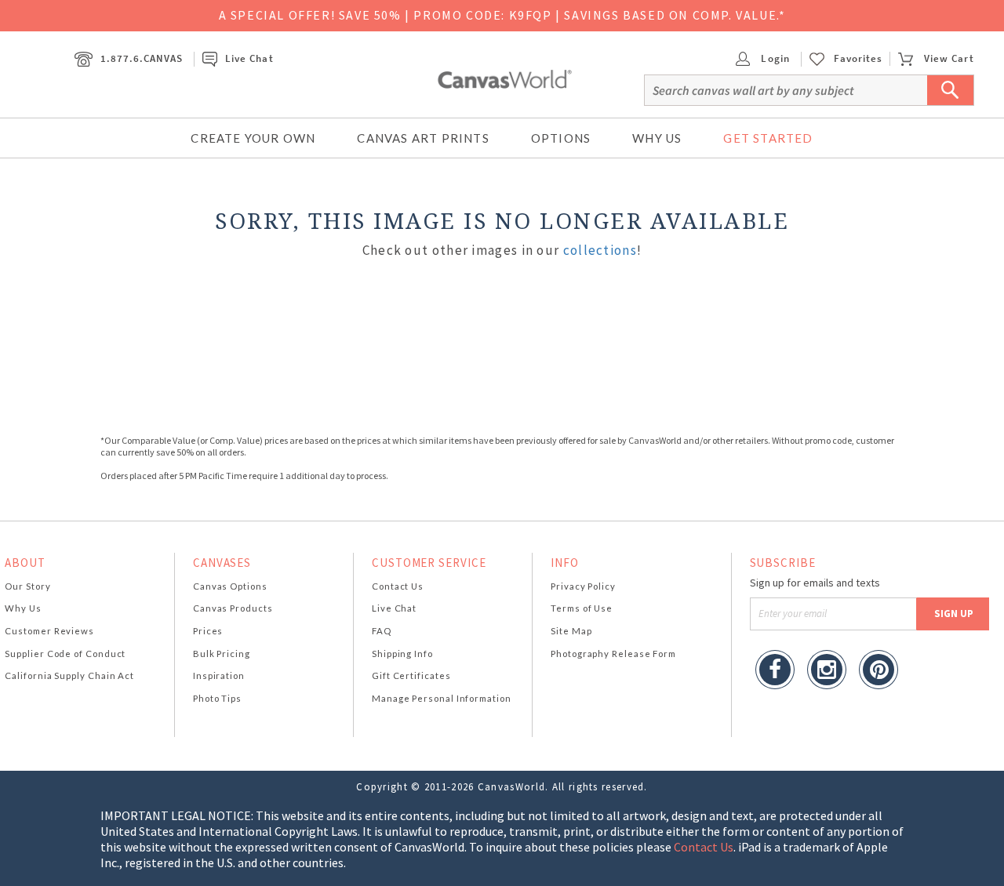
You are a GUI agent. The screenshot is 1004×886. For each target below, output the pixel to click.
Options (561, 138)
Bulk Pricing (221, 653)
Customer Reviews (49, 631)
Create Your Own (253, 138)
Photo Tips (217, 698)
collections (600, 250)
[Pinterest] (878, 671)
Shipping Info (402, 653)
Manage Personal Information (441, 698)
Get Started (768, 138)
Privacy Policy (583, 586)
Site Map (571, 631)
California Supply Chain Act (69, 675)
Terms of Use (582, 608)
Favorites (858, 59)
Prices (208, 631)
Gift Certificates (411, 675)
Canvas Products (233, 608)
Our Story (27, 586)
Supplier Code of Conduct (65, 653)
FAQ (381, 631)
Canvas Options (230, 586)
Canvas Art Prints (423, 138)
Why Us (657, 138)
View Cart (948, 58)
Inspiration (219, 675)
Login (773, 58)
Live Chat (249, 58)
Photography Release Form (613, 653)
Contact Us (398, 586)
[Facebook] (775, 671)
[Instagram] (826, 671)
